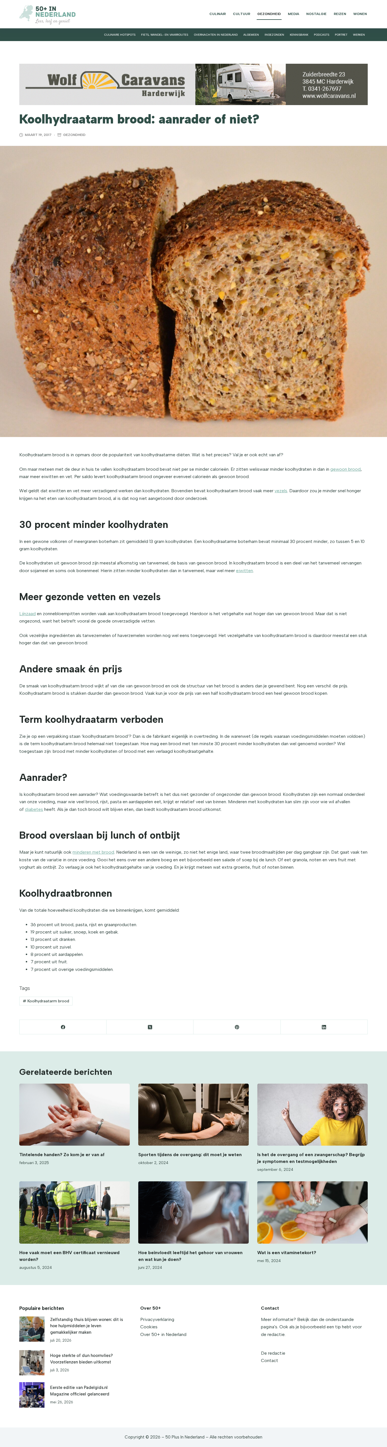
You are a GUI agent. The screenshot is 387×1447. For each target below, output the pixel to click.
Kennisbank (299, 35)
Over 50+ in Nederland (163, 1334)
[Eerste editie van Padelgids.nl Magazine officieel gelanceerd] (31, 1394)
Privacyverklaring (157, 1319)
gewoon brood (345, 469)
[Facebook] (63, 1027)
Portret (341, 35)
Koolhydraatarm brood (46, 1001)
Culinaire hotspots (119, 35)
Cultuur (241, 14)
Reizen (340, 14)
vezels (281, 490)
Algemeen (251, 35)
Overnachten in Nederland (216, 35)
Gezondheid (269, 14)
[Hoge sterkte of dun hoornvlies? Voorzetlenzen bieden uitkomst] (31, 1362)
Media (293, 14)
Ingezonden (274, 35)
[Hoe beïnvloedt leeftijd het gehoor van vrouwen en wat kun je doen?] (193, 1212)
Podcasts (321, 35)
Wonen (360, 14)
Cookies (149, 1326)
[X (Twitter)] (150, 1027)
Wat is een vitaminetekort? (286, 1252)
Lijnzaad (27, 613)
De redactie (273, 1353)
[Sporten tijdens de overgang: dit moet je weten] (193, 1115)
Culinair (217, 14)
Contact (269, 1360)
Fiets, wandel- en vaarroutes (164, 35)
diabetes (34, 809)
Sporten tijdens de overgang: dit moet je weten (190, 1154)
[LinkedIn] (324, 1027)
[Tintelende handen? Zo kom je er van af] (74, 1115)
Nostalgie (316, 14)
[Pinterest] (237, 1027)
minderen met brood (93, 852)
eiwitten (244, 570)
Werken (359, 35)
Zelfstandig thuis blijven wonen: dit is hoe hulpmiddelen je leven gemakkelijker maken (86, 1326)
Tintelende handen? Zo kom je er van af (62, 1154)
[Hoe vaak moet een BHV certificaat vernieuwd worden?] (74, 1212)
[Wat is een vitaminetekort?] (312, 1212)
